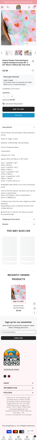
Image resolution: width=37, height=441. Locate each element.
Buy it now (18, 115)
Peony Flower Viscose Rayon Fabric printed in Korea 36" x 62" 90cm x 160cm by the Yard (18, 307)
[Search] (8, 7)
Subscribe (18, 338)
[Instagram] (5, 376)
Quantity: (6, 93)
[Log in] (29, 7)
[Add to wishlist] (33, 70)
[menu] (2, 7)
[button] (30, 43)
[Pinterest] (9, 376)
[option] (18, 2)
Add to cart (18, 109)
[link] (9, 259)
